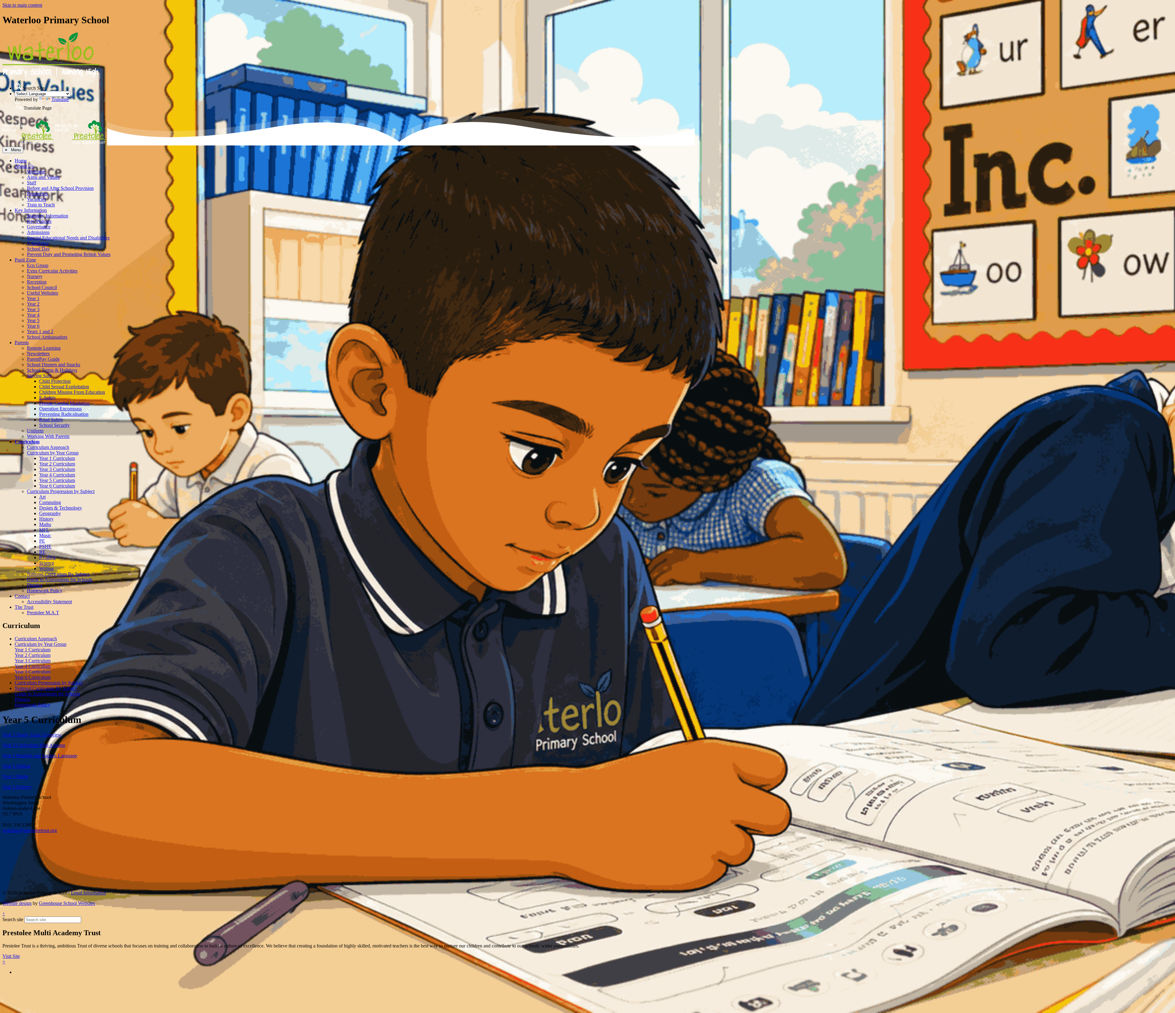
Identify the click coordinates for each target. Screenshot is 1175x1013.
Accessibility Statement (49, 601)
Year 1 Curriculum (57, 458)
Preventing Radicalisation (63, 414)
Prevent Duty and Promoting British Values (68, 254)
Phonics (34, 585)
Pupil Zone (25, 259)
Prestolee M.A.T (43, 612)
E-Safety (47, 397)
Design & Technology (60, 507)
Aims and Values (43, 177)
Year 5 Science (16, 786)
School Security (54, 425)
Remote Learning (44, 348)
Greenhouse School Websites (67, 903)
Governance (38, 226)
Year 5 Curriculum (57, 480)
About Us (24, 166)
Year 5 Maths (15, 776)
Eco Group (37, 265)
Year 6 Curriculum (57, 485)
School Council (42, 287)
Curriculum (27, 441)
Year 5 (33, 320)
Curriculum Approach (48, 447)
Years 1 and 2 (40, 331)
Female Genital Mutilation (64, 403)
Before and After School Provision (60, 188)
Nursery (35, 276)
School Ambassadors (47, 337)
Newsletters (38, 353)
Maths (45, 524)
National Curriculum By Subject (58, 574)
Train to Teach (41, 204)
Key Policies (39, 221)
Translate (60, 99)
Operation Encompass (60, 408)
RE (42, 552)
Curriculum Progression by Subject (61, 491)
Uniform (35, 430)
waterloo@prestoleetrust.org (29, 830)
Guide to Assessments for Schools (59, 579)
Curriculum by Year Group (53, 452)
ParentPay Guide (43, 359)
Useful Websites (42, 293)
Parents (22, 342)
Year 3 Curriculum (57, 469)
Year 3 (33, 309)
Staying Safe (39, 375)
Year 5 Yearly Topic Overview (32, 734)
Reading (47, 557)
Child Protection (55, 381)
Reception (37, 281)
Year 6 (33, 326)
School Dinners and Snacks (53, 364)
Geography (50, 513)
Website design (17, 903)
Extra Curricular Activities (52, 270)
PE (42, 541)
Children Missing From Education (72, 392)
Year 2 (33, 304)
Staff (31, 182)
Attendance (38, 243)
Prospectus (37, 193)
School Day (38, 248)
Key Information (31, 210)
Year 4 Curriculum (57, 474)
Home (21, 160)
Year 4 (33, 315)
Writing (46, 568)
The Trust (24, 607)
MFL (44, 530)
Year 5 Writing (16, 766)
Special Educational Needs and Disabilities (68, 237)
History (46, 519)
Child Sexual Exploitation (64, 386)
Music (45, 535)
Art (42, 496)
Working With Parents (48, 436)
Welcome (36, 171)
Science (46, 563)
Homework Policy (44, 590)
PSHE (45, 546)
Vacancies (36, 199)
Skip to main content (22, 5)
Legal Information (88, 892)
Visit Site (11, 956)
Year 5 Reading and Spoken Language (39, 755)
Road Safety (51, 419)
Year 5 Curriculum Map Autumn (33, 745)
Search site (12, 919)
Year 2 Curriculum (57, 463)
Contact (22, 596)
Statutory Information (47, 215)
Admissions (38, 232)
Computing (50, 502)
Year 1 (33, 298)
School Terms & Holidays (52, 370)
